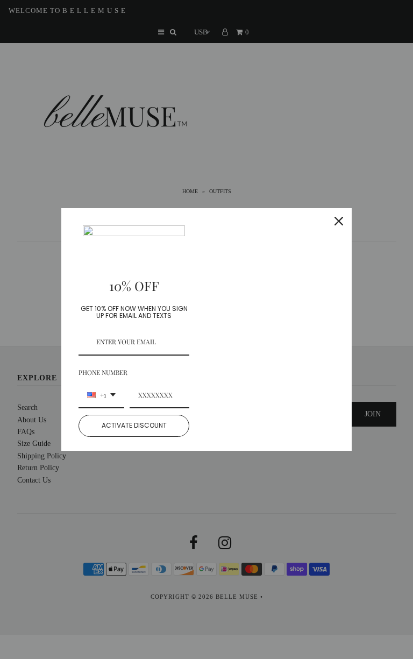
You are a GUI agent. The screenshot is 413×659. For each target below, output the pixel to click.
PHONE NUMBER (103, 372)
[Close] (339, 221)
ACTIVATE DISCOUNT (134, 425)
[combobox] (101, 395)
